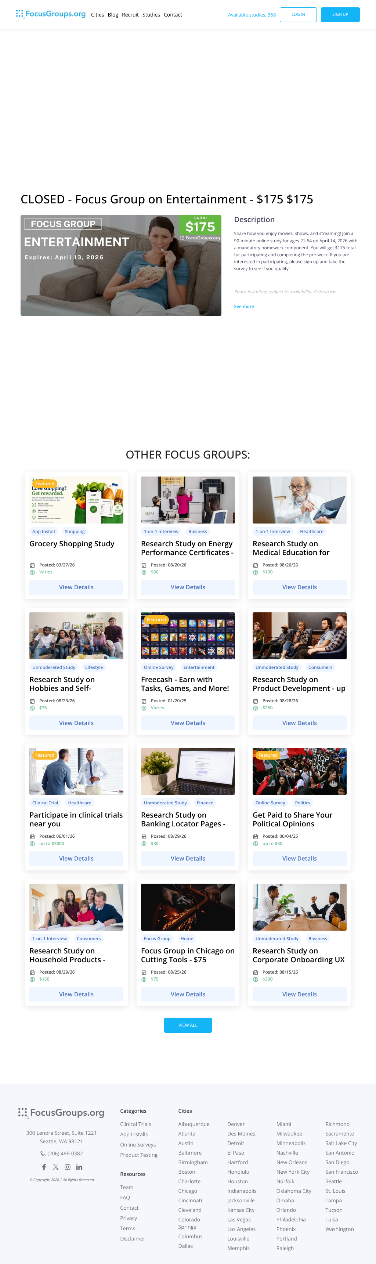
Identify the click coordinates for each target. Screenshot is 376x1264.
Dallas (185, 1246)
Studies (151, 14)
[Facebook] (44, 1167)
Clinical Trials (135, 1124)
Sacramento (339, 1133)
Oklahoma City (293, 1191)
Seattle (333, 1181)
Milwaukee (289, 1133)
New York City (293, 1172)
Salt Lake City (341, 1143)
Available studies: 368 (252, 14)
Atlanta (187, 1133)
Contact (173, 14)
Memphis (238, 1248)
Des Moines (241, 1133)
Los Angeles (241, 1229)
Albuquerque (194, 1124)
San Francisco (341, 1172)
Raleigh (285, 1248)
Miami (283, 1124)
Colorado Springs (189, 1223)
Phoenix (286, 1229)
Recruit (130, 14)
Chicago (187, 1191)
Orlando (286, 1210)
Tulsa (331, 1219)
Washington (339, 1229)
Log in (298, 14)
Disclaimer (132, 1238)
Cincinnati (190, 1200)
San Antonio (339, 1152)
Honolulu (238, 1172)
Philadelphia (291, 1219)
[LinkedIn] (79, 1167)
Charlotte (189, 1181)
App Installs (134, 1134)
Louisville (238, 1238)
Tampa (333, 1200)
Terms (127, 1228)
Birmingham (193, 1162)
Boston (186, 1172)
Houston (237, 1181)
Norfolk (285, 1181)
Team (126, 1187)
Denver (236, 1124)
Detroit (235, 1143)
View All (188, 1025)
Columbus (190, 1236)
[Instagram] (67, 1167)
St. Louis (335, 1191)
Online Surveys (138, 1144)
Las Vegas (239, 1219)
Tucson (334, 1210)
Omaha (285, 1200)
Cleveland (190, 1210)
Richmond (337, 1124)
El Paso (235, 1152)
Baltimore (190, 1152)
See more (244, 306)
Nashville (287, 1152)
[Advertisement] (188, 102)
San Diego (337, 1162)
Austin (186, 1143)
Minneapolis (291, 1143)
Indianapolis (241, 1191)
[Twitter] (55, 1167)
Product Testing (139, 1155)
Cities (97, 14)
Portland (286, 1238)
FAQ (125, 1197)
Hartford (237, 1162)
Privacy (128, 1218)
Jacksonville (241, 1200)
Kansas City (240, 1210)
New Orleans (291, 1162)
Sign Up (340, 14)
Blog (113, 14)
